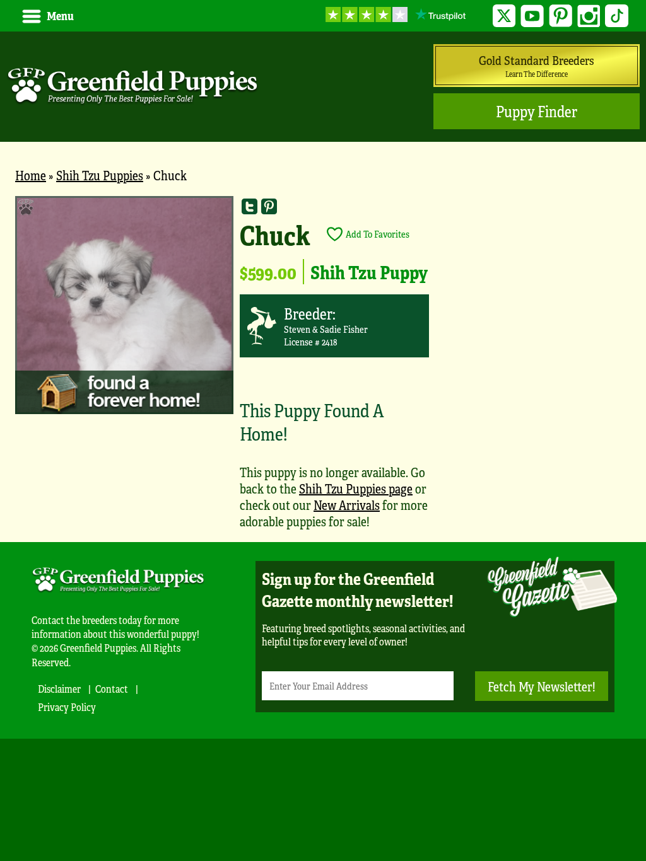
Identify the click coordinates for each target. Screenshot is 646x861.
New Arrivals (347, 504)
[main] (323, 368)
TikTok (616, 16)
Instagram (589, 16)
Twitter (504, 16)
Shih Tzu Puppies (99, 175)
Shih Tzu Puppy (369, 271)
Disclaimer (59, 688)
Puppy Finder (536, 111)
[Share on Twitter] (249, 206)
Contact (111, 688)
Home (30, 175)
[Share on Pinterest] (269, 206)
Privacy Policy (67, 707)
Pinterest (560, 16)
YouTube (532, 16)
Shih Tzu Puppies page (356, 488)
